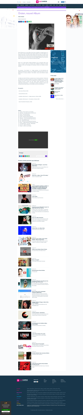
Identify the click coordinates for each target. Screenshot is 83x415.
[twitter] (19, 2)
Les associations (35, 403)
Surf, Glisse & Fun (30, 394)
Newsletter (54, 380)
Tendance (61, 392)
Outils (60, 390)
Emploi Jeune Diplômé (41, 390)
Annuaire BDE (47, 403)
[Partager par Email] (31, 21)
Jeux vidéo (41, 7)
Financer (61, 398)
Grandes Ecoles (55, 388)
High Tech (64, 5)
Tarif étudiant (32, 5)
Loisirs (37, 396)
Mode (52, 396)
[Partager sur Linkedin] (27, 21)
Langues (51, 388)
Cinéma (39, 7)
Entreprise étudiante (41, 403)
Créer (28, 403)
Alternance (35, 390)
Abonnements (33, 396)
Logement (26, 5)
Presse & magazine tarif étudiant (24, 7)
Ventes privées (40, 392)
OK (46, 156)
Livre (43, 7)
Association (19, 403)
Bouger (53, 394)
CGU (44, 379)
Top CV (37, 390)
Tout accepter (6, 409)
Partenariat (62, 380)
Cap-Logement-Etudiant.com (46, 405)
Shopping (44, 392)
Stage (28, 390)
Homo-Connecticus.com (61, 405)
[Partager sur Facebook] (19, 156)
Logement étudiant (34, 398)
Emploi (18, 5)
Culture (47, 5)
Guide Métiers (32, 388)
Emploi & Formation (53, 392)
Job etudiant (31, 390)
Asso (54, 5)
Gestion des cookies (49, 410)
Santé (37, 392)
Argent (50, 5)
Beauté (28, 392)
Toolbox (41, 388)
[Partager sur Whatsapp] (29, 21)
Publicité (62, 379)
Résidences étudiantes (41, 398)
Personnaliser (6, 411)
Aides (59, 398)
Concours (33, 7)
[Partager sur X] (23, 21)
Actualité (44, 388)
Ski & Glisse (50, 394)
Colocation (28, 398)
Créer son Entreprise (55, 390)
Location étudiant (48, 398)
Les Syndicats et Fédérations (54, 403)
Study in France (63, 381)
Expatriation (50, 390)
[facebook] (17, 2)
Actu (57, 5)
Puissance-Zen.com (54, 405)
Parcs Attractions (39, 394)
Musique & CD (29, 7)
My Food (48, 392)
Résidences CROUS (54, 398)
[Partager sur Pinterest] (25, 21)
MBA (59, 388)
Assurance (42, 396)
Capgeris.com (29, 405)
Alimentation (55, 396)
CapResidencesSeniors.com (36, 405)
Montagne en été (45, 394)
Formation (22, 5)
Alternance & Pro (37, 388)
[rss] (20, 2)
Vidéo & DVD (36, 7)
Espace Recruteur (30, 390)
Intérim (46, 390)
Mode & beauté (38, 5)
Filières (28, 388)
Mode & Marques (32, 392)
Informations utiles (30, 398)
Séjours (61, 394)
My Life (64, 392)
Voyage (43, 5)
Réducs (64, 396)
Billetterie (48, 7)
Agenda (60, 5)
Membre (59, 2)
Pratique (35, 394)
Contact (53, 379)
